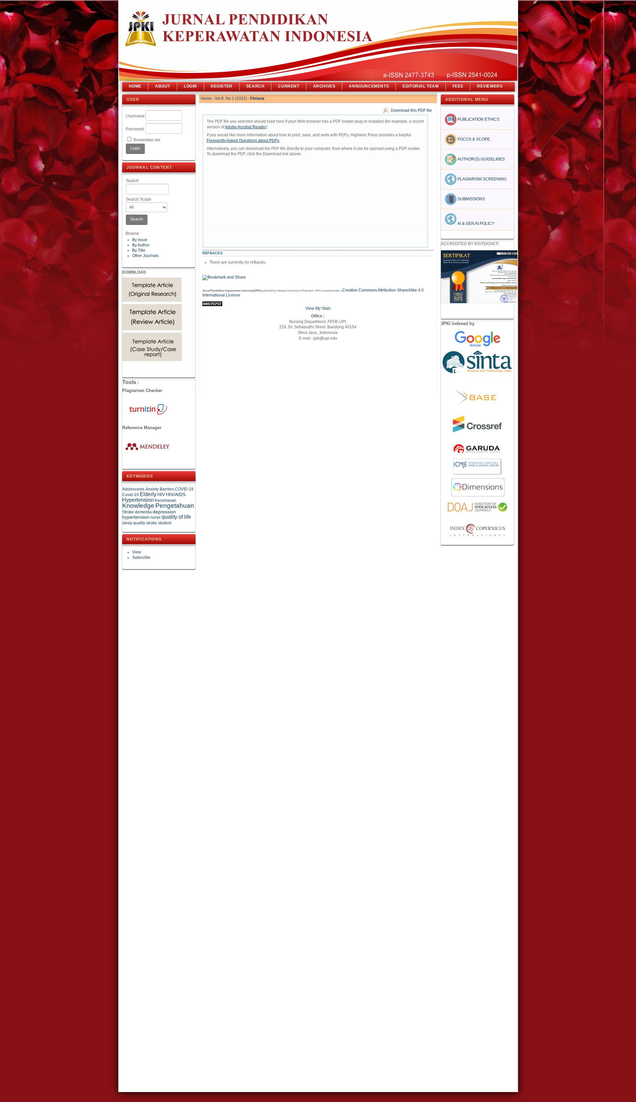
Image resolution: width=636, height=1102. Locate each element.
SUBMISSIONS (470, 199)
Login (190, 86)
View (136, 552)
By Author (140, 245)
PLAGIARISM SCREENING (481, 179)
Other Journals (145, 255)
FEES (457, 86)
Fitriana (257, 98)
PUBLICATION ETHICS (477, 119)
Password (135, 129)
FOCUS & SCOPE (473, 139)
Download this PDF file (411, 110)
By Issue (139, 239)
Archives (324, 86)
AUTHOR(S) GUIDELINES (480, 159)
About (162, 86)
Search (132, 180)
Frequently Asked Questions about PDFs (243, 140)
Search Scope (138, 199)
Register (222, 86)
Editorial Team (420, 86)
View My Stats (318, 308)
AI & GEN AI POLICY (475, 223)
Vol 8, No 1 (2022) (231, 98)
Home (135, 86)
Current (288, 86)
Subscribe (141, 557)
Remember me (146, 140)
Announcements (369, 86)
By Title (138, 250)
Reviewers (490, 86)
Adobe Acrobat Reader (245, 127)
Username (135, 116)
